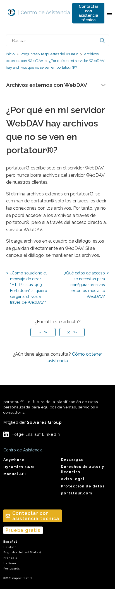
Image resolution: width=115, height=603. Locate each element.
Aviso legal (72, 479)
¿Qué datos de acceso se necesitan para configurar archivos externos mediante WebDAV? (84, 285)
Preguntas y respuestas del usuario (49, 54)
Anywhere (13, 460)
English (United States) (22, 552)
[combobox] (57, 40)
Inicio (10, 54)
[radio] (43, 332)
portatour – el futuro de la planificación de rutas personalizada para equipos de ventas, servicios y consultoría (50, 407)
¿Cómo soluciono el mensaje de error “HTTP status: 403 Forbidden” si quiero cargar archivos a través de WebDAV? (28, 288)
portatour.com (76, 493)
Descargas (72, 459)
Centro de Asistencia (44, 12)
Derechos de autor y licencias (82, 469)
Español (10, 541)
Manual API (14, 474)
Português (11, 568)
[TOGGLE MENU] (109, 13)
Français (10, 557)
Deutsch (10, 547)
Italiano (9, 563)
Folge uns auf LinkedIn (36, 434)
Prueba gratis (23, 530)
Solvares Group (44, 422)
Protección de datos (83, 486)
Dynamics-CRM (18, 467)
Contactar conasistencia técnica (88, 13)
